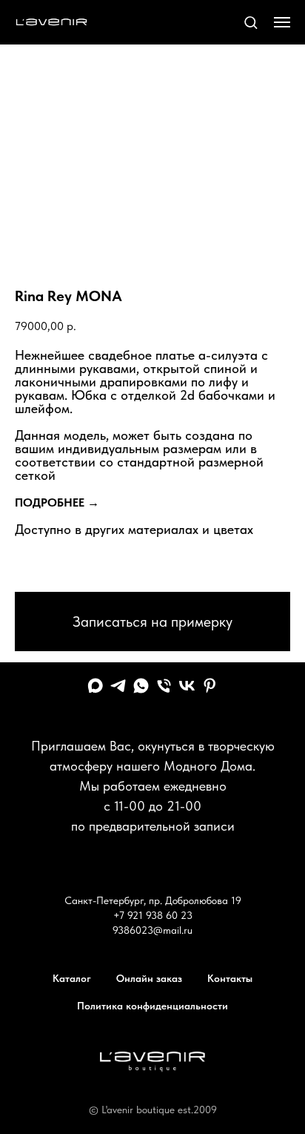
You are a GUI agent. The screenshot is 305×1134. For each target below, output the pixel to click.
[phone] (164, 685)
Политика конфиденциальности (152, 1006)
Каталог (72, 978)
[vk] (187, 685)
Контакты (229, 978)
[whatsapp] (141, 685)
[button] (251, 22)
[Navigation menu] (282, 22)
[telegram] (118, 685)
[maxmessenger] (95, 685)
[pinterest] (210, 685)
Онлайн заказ (149, 978)
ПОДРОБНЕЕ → (57, 502)
